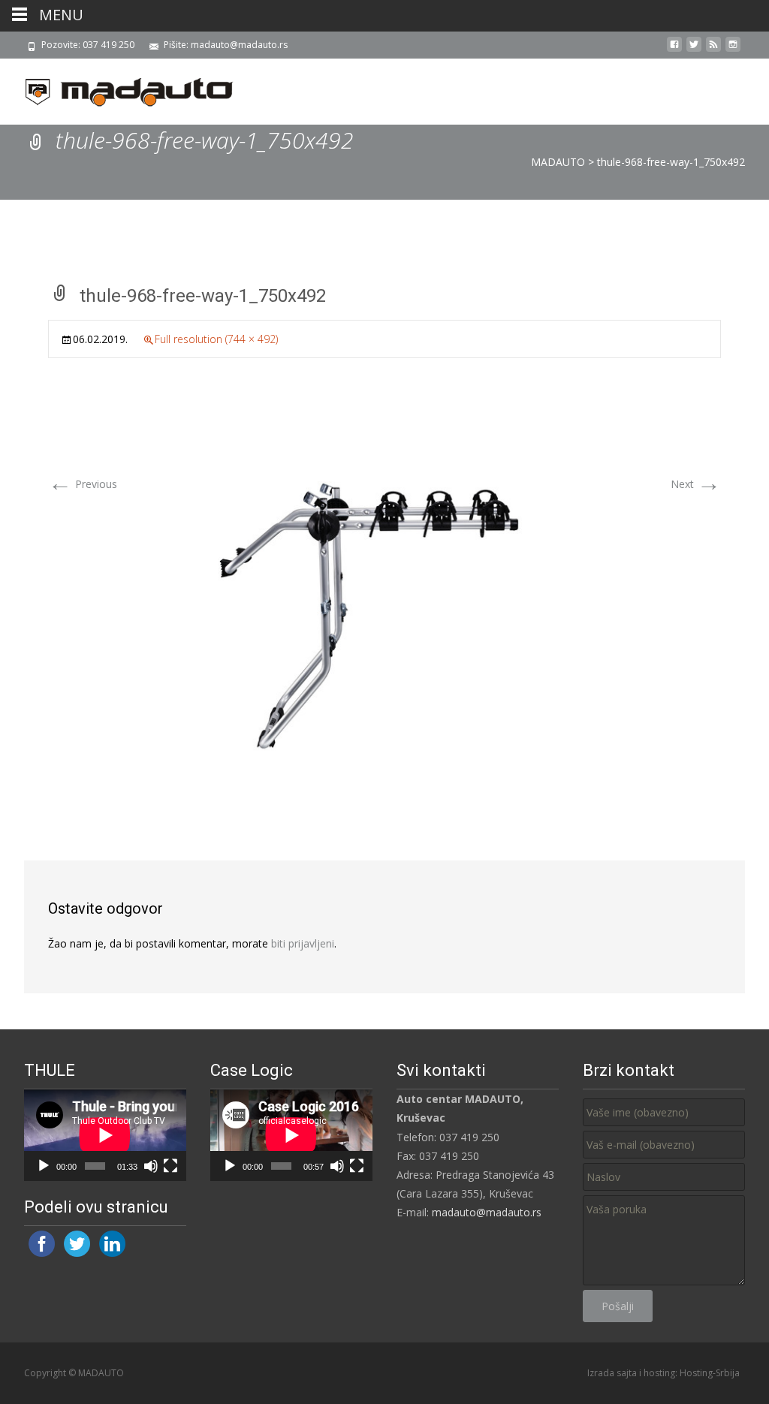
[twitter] (693, 50)
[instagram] (732, 50)
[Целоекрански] (170, 1166)
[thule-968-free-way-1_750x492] (384, 601)
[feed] (713, 50)
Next (696, 484)
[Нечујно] (150, 1166)
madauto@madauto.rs (486, 1212)
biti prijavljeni (302, 943)
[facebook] (674, 50)
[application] (105, 1135)
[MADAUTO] (117, 89)
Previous (82, 484)
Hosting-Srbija (710, 1372)
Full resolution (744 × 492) (216, 339)
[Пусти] (43, 1166)
